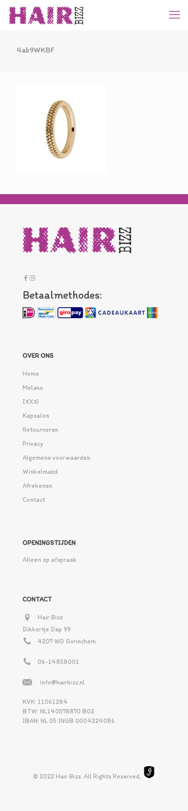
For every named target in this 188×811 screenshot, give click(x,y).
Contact (34, 499)
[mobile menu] (174, 15)
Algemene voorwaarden (56, 457)
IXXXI (31, 401)
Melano (33, 387)
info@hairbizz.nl (62, 682)
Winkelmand (40, 471)
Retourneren (40, 429)
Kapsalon (36, 415)
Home (31, 373)
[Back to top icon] (167, 790)
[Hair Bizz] (46, 15)
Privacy (33, 443)
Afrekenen (37, 485)
